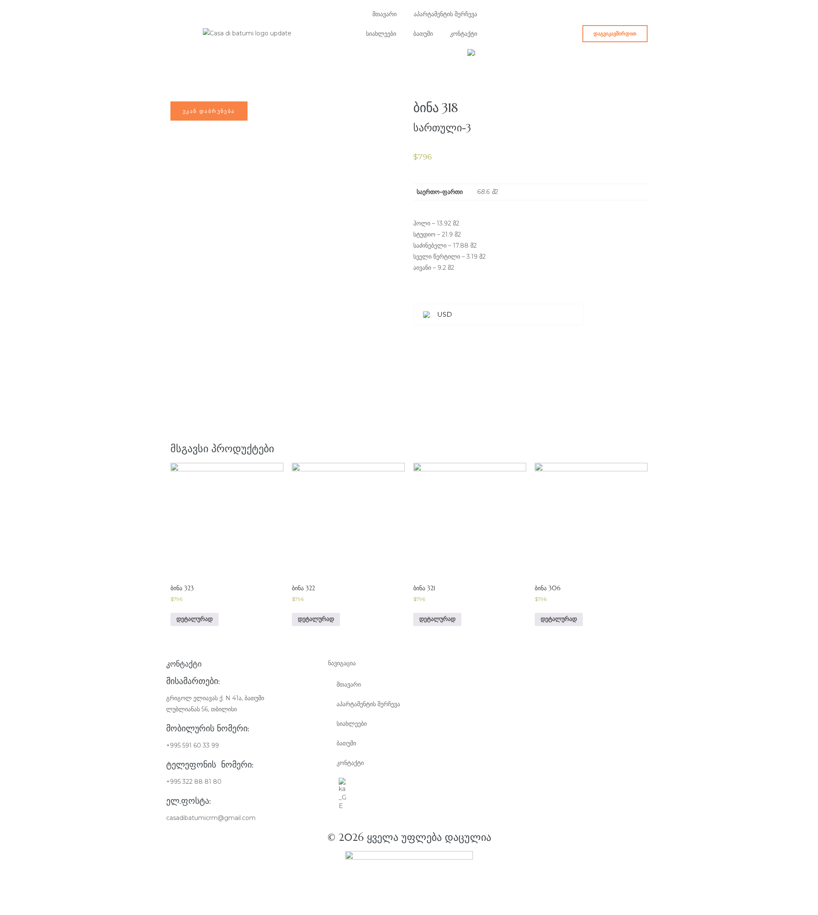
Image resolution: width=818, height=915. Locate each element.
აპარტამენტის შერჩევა (445, 14)
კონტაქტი (463, 34)
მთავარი (384, 14)
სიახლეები (381, 34)
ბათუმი (423, 34)
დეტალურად (194, 619)
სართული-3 (442, 127)
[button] (615, 33)
